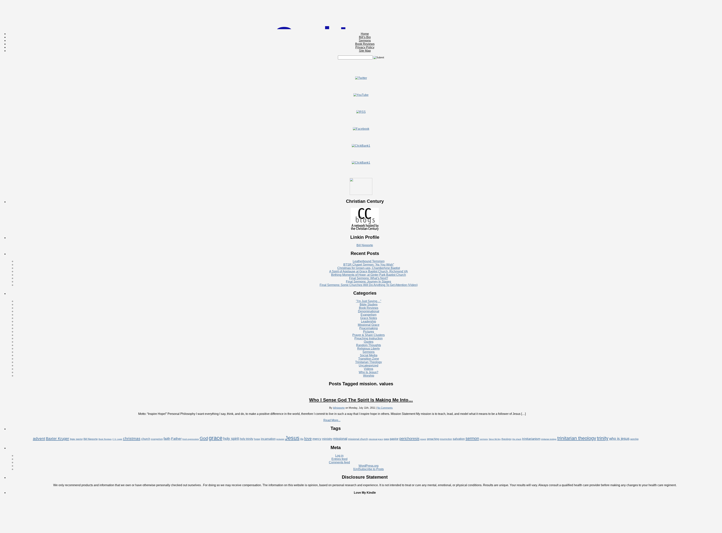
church (145, 438)
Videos (368, 368)
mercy (316, 439)
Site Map (365, 50)
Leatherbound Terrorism (369, 261)
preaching (433, 438)
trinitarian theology (576, 438)
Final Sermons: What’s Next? (368, 278)
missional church (358, 438)
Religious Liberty (368, 348)
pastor (394, 439)
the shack (516, 439)
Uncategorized (368, 365)
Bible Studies (369, 304)
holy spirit (231, 438)
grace (215, 438)
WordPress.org (368, 465)
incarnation (268, 438)
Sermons (365, 40)
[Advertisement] (361, 67)
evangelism (157, 439)
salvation (459, 438)
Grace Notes (368, 318)
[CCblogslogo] (365, 229)
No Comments (385, 407)
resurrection (446, 439)
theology (506, 438)
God (204, 438)
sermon (472, 438)
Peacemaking (368, 328)
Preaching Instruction (368, 338)
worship (634, 439)
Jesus (292, 438)
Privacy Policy (364, 47)
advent (39, 438)
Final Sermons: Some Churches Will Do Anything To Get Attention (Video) (369, 285)
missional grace (376, 439)
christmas (131, 438)
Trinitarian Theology (368, 362)
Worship (368, 375)
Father (176, 438)
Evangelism (368, 314)
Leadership (368, 321)
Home (365, 33)
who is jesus (619, 438)
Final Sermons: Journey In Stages (368, 281)
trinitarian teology (549, 439)
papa (386, 439)
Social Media (368, 355)
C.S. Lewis (117, 439)
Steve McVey (495, 439)
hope (257, 438)
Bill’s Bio (365, 37)
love (308, 438)
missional (340, 439)
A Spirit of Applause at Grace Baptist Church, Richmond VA (368, 271)
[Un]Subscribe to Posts (368, 469)
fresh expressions (190, 439)
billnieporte (339, 407)
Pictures (368, 331)
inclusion (280, 439)
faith (167, 438)
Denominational (368, 311)
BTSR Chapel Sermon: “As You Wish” (368, 264)
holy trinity (246, 438)
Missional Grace (368, 324)
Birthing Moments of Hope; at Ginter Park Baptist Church (368, 274)
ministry (327, 438)
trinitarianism (531, 439)
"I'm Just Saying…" (368, 301)
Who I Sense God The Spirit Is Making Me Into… (361, 399)
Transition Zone (368, 358)
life (301, 439)
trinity (602, 438)
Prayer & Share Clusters (368, 335)
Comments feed (339, 462)
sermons (484, 439)
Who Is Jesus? (368, 372)
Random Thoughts (368, 345)
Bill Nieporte (364, 245)
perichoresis (409, 438)
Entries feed (339, 459)
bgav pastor (76, 439)
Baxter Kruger (57, 438)
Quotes (368, 341)
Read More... (332, 420)
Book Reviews (365, 44)
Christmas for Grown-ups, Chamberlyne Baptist (368, 268)
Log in (339, 455)
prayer (423, 439)
